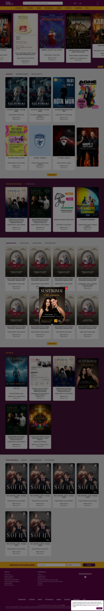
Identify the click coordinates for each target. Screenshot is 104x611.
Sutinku (99, 608)
